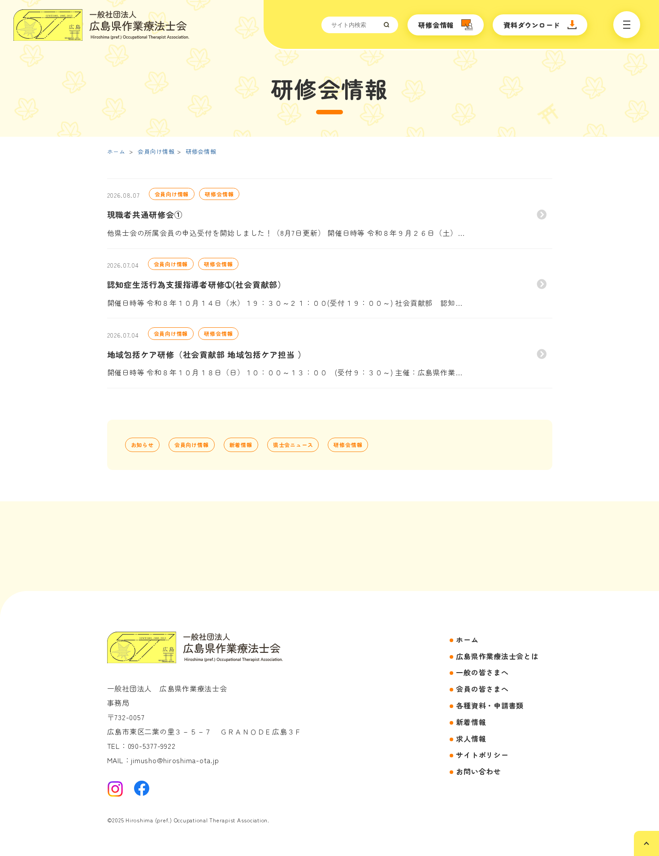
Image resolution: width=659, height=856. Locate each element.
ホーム (116, 151)
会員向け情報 (156, 151)
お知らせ (142, 444)
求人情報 (471, 738)
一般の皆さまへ (482, 672)
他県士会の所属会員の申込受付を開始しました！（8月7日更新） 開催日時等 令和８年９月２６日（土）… (286, 232)
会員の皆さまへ (482, 688)
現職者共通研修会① (145, 214)
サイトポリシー (482, 754)
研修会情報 (436, 25)
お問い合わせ (478, 771)
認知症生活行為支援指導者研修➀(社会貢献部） (196, 284)
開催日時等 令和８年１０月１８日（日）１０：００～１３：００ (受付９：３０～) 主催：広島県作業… (285, 372)
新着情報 (241, 444)
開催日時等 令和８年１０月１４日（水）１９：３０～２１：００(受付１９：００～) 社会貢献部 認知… (285, 302)
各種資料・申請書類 (490, 705)
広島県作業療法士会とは (497, 656)
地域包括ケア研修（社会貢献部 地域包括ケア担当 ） (206, 354)
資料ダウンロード (531, 25)
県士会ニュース (293, 444)
